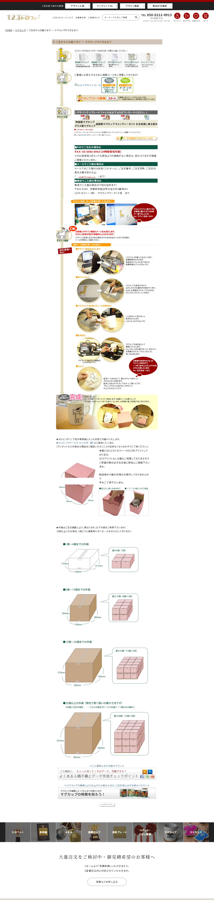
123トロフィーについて (63, 17)
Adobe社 (83, 135)
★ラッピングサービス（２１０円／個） (75, 442)
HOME (9, 30)
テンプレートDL (105, 5)
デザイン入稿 (77, 5)
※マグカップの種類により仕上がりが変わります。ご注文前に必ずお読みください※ (107, 785)
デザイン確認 (132, 5)
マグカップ (20, 30)
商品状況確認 (160, 5)
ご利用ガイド (94, 17)
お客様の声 (81, 17)
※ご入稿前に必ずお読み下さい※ (107, 765)
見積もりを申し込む (107, 881)
